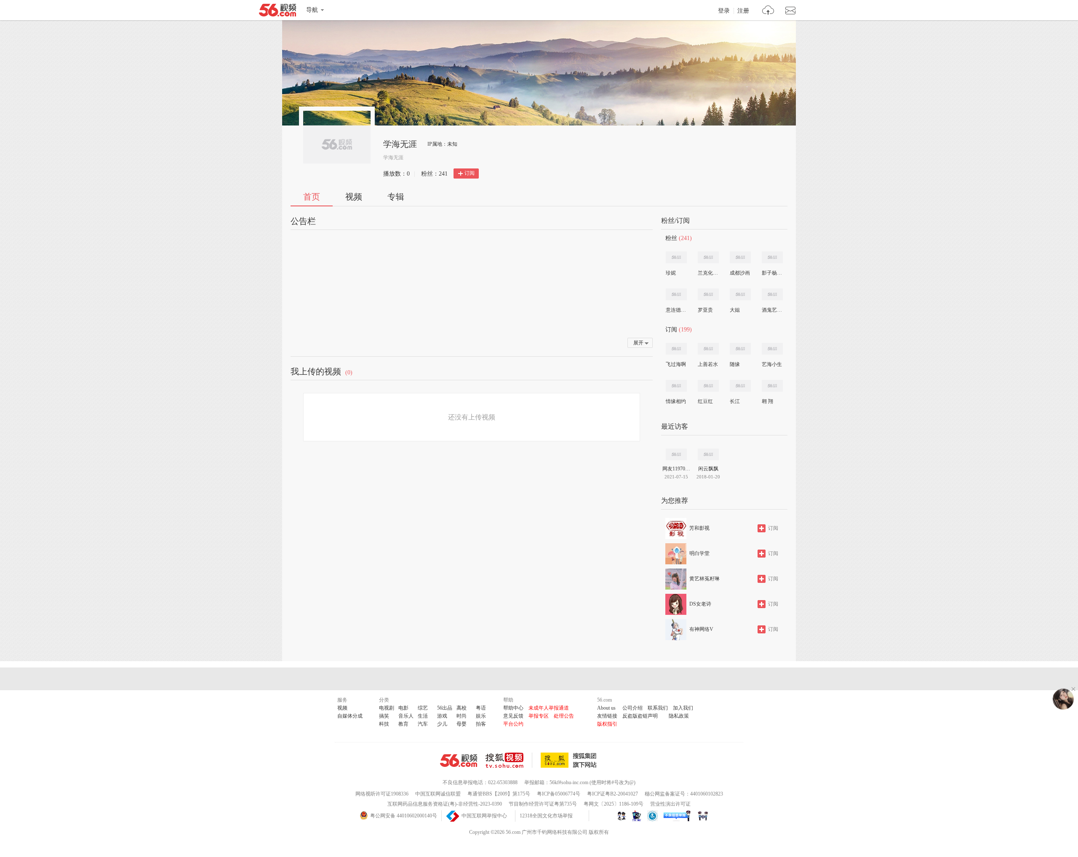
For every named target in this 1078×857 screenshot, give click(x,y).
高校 (461, 708)
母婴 (461, 724)
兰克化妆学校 (708, 273)
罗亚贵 (705, 310)
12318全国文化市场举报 (546, 816)
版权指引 (607, 724)
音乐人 (406, 716)
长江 (735, 401)
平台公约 (513, 724)
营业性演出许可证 (670, 804)
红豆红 (705, 401)
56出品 (444, 708)
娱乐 (481, 716)
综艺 (423, 708)
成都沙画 (740, 273)
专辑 (395, 196)
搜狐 (570, 760)
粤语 (481, 708)
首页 (311, 196)
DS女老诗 (700, 604)
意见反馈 (513, 716)
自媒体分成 (350, 716)
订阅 (469, 173)
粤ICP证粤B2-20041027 (612, 794)
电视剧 (386, 708)
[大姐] (740, 294)
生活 (423, 716)
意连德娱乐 (676, 310)
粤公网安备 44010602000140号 (403, 816)
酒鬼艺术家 (772, 310)
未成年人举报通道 (548, 708)
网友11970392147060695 (676, 469)
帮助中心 (513, 708)
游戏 (442, 716)
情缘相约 (676, 401)
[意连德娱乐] (676, 294)
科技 (384, 724)
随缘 (735, 364)
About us (606, 708)
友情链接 (607, 716)
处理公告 (564, 716)
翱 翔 (767, 401)
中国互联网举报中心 (484, 816)
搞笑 (384, 716)
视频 (353, 196)
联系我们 (658, 708)
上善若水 (708, 364)
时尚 (461, 716)
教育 (403, 724)
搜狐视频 (509, 760)
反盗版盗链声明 (640, 716)
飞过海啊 (676, 364)
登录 (724, 11)
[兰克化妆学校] (708, 257)
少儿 (442, 724)
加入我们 (683, 708)
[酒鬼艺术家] (772, 294)
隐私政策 (679, 716)
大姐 (735, 310)
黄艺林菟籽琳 (704, 579)
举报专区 (538, 716)
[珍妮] (676, 257)
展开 (638, 343)
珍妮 (671, 273)
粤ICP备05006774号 (558, 794)
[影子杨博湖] (772, 257)
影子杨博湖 (772, 273)
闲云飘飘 (708, 469)
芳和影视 (699, 528)
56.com (277, 12)
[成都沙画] (740, 257)
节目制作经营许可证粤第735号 (543, 804)
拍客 (481, 724)
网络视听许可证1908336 (381, 794)
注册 (743, 11)
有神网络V (701, 629)
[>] (768, 11)
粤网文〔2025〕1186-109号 (613, 804)
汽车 (423, 724)
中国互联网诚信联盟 (438, 794)
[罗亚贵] (708, 294)
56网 (458, 761)
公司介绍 (632, 708)
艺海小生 (772, 364)
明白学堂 (699, 553)
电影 (403, 708)
